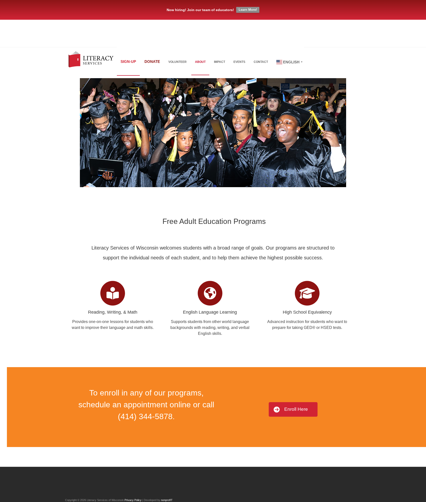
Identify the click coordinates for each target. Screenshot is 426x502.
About (200, 62)
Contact (261, 62)
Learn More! (248, 10)
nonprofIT (167, 500)
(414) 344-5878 (145, 416)
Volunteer (177, 62)
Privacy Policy (133, 500)
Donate (152, 61)
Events (239, 62)
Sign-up (128, 61)
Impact (219, 62)
